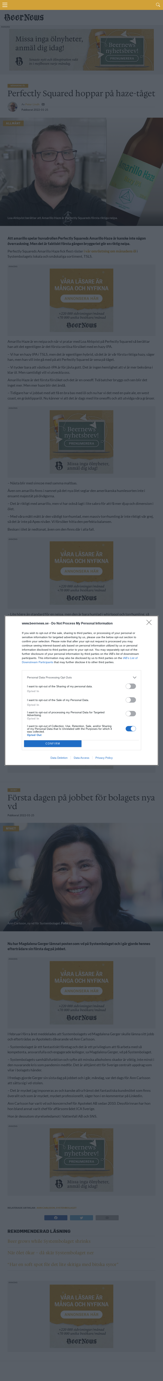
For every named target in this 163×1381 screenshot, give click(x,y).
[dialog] (81, 690)
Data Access (81, 757)
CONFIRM (53, 743)
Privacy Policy (104, 757)
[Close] (150, 623)
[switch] (131, 686)
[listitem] (81, 677)
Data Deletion (59, 757)
